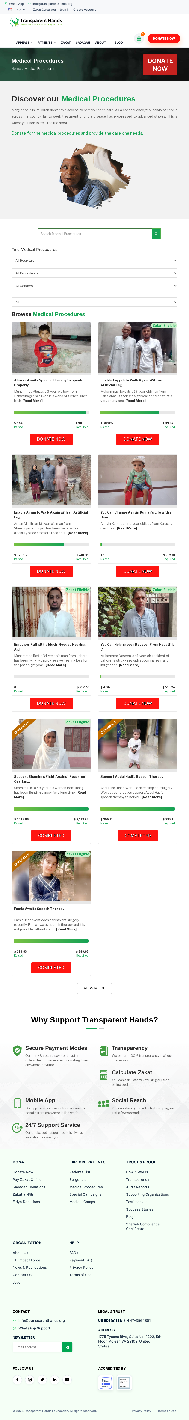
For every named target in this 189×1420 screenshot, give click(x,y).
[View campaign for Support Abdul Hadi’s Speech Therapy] (137, 744)
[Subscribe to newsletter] (67, 1347)
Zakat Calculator (44, 9)
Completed (51, 835)
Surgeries (77, 1179)
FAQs (73, 1253)
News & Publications (30, 1267)
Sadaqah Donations (29, 1187)
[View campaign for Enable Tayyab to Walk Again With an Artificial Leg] (137, 347)
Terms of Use (80, 1275)
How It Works (137, 1172)
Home (16, 69)
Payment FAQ (80, 1260)
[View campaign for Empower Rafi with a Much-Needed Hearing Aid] (51, 611)
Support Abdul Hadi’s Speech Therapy (131, 776)
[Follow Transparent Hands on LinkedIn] (54, 1379)
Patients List (79, 1172)
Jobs (17, 1282)
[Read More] (32, 401)
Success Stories (139, 1209)
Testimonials (136, 1202)
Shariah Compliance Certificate (143, 1226)
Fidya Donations (26, 1202)
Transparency (137, 1179)
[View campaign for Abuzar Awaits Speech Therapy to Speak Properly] (51, 347)
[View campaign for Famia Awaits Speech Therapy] (51, 876)
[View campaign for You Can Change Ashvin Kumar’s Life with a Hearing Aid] (137, 479)
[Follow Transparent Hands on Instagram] (29, 1379)
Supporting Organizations (147, 1194)
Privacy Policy (81, 1267)
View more (94, 988)
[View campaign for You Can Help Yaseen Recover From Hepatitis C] (137, 611)
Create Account (84, 9)
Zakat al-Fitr (23, 1194)
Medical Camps (82, 1202)
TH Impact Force (26, 1260)
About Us (20, 1253)
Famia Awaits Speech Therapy (39, 909)
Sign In (65, 9)
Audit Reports (137, 1187)
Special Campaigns (85, 1194)
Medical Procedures (86, 1187)
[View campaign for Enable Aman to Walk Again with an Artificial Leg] (51, 479)
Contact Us (22, 1275)
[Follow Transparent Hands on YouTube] (67, 1379)
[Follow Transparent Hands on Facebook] (17, 1379)
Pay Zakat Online (27, 1179)
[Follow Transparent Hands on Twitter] (42, 1379)
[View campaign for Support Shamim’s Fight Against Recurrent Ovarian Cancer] (51, 744)
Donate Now (164, 38)
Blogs (130, 1217)
